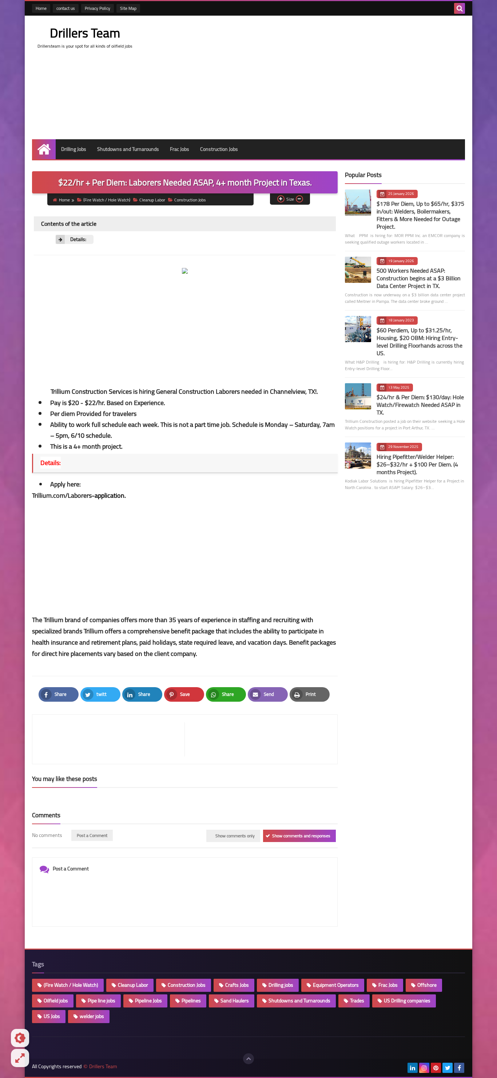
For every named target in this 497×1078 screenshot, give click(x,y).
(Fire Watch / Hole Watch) (106, 200)
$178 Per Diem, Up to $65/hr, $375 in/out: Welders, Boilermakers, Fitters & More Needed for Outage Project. (420, 215)
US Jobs (52, 1016)
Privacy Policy (97, 8)
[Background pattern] (20, 1058)
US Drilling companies (407, 1000)
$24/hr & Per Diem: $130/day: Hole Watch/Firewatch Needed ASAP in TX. (420, 405)
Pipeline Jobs (148, 1000)
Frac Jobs (179, 149)
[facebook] (459, 1068)
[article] (257, 739)
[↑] (248, 1058)
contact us (65, 8)
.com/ (79, 495)
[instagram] (424, 1068)
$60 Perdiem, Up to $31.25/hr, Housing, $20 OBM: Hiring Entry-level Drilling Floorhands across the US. (419, 341)
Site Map (128, 8)
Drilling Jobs (73, 149)
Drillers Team (85, 33)
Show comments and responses (301, 835)
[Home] (44, 149)
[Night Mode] (20, 1038)
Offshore (427, 985)
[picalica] (401, 1068)
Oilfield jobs (56, 1000)
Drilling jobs (281, 985)
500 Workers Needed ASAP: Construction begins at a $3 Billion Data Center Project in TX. (419, 278)
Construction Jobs (219, 149)
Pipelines (191, 1000)
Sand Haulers (234, 1000)
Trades (357, 1000)
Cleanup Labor (152, 200)
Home (41, 8)
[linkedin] (412, 1068)
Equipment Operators (336, 985)
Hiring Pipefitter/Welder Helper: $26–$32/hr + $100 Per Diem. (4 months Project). (417, 464)
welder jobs (92, 1016)
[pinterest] (436, 1068)
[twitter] (447, 1068)
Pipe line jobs (101, 1000)
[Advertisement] (332, 77)
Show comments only (235, 835)
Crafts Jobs (237, 985)
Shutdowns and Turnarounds (128, 149)
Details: (78, 239)
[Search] (459, 8)
